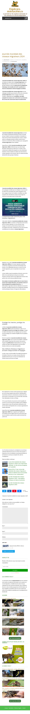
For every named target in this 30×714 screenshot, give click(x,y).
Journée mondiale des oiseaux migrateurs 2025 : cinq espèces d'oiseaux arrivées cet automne (16, 478)
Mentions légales (17, 708)
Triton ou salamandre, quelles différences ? (13, 669)
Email (3, 531)
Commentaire (5, 506)
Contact (23, 708)
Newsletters (11, 708)
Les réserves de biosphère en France (11, 608)
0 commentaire (14, 61)
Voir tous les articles (15, 701)
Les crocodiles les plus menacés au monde (13, 617)
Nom (3, 525)
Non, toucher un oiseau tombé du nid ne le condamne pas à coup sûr (13, 689)
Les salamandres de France (9, 598)
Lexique (6, 708)
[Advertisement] (15, 36)
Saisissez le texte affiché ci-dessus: (16, 545)
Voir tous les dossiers (15, 638)
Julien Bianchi (6, 59)
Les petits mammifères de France (10, 627)
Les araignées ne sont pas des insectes (12, 678)
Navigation (8, 18)
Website (4, 537)
